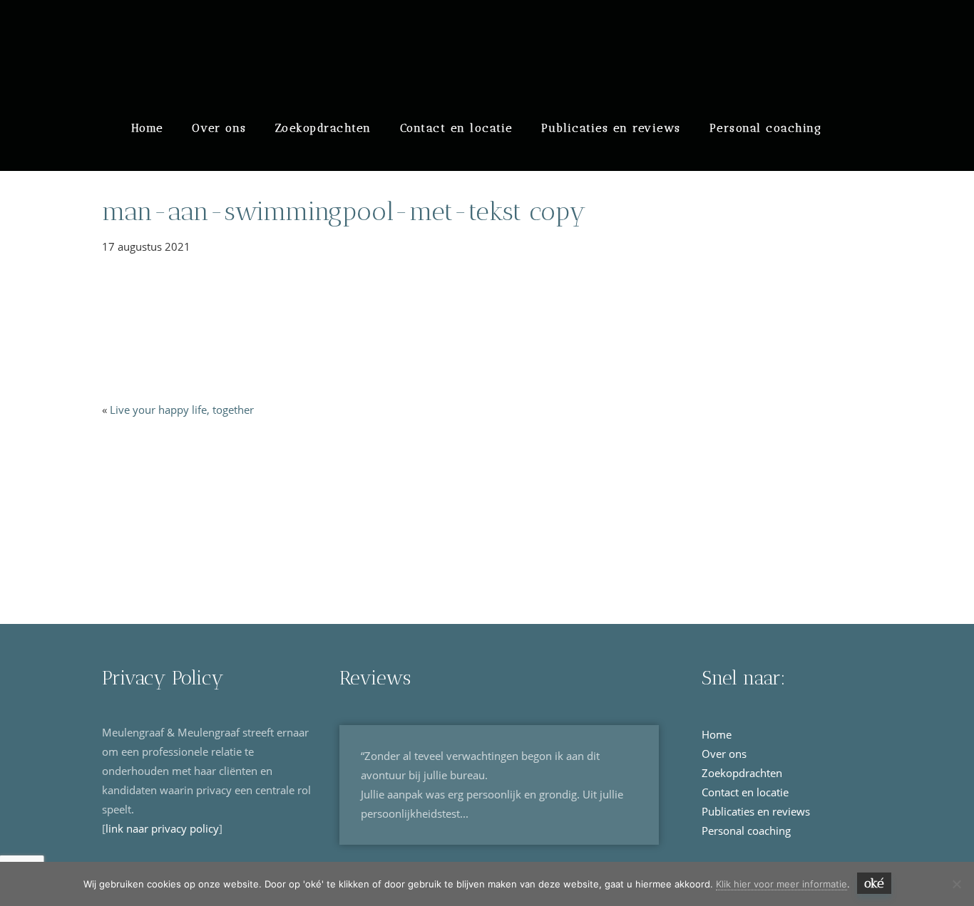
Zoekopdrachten (323, 128)
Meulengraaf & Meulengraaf (231, 29)
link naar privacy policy (162, 828)
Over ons (219, 128)
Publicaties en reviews (611, 128)
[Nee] (956, 884)
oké (874, 883)
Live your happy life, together (182, 409)
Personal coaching (765, 128)
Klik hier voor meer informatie (781, 884)
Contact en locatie (456, 128)
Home (147, 128)
